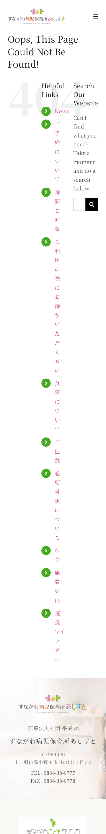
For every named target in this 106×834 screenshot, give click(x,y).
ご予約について (57, 151)
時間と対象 (57, 210)
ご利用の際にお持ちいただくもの (57, 306)
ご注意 (57, 451)
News (62, 111)
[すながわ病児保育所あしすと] (37, 10)
